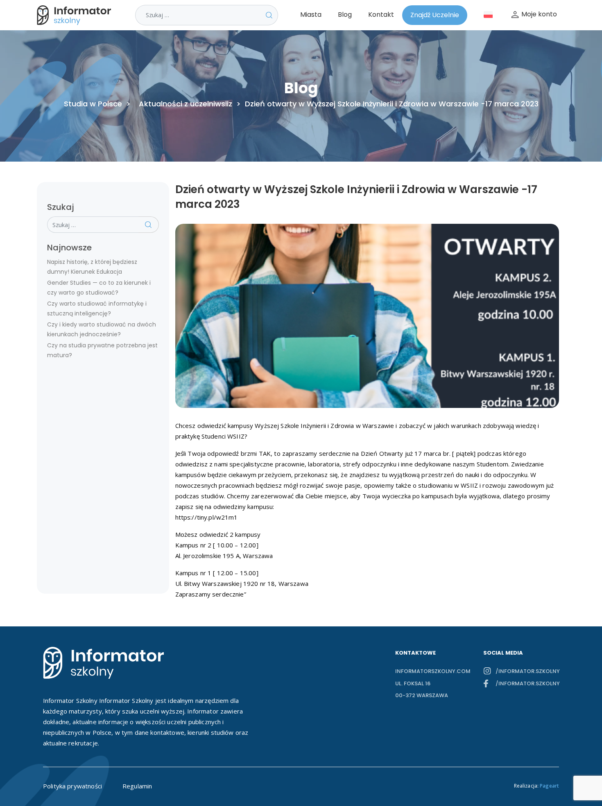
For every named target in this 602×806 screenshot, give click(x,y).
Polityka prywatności (72, 786)
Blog (345, 14)
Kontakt (381, 14)
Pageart (549, 785)
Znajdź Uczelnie (434, 15)
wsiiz (223, 104)
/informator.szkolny (527, 671)
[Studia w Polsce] (76, 15)
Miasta (310, 14)
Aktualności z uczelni (177, 104)
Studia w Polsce (93, 104)
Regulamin (137, 786)
